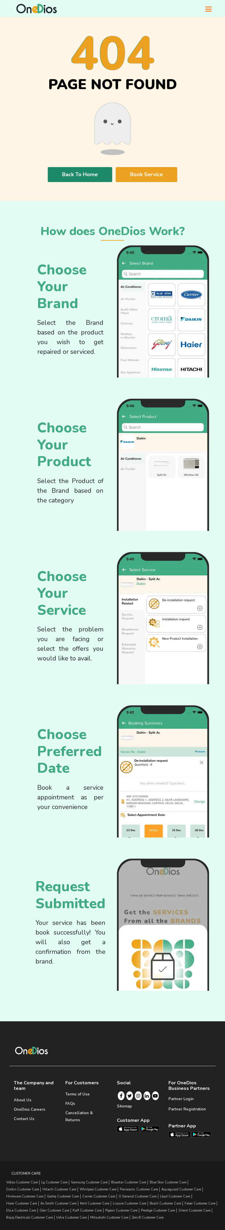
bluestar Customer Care (128, 1182)
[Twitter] (129, 1095)
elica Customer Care (21, 1210)
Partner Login (181, 1099)
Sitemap (124, 1106)
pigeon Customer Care (121, 1210)
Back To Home (80, 174)
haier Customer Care (21, 1203)
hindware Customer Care (24, 1196)
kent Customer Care (94, 1203)
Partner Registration (187, 1109)
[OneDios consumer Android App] (150, 1128)
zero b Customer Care (147, 1217)
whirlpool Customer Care (98, 1189)
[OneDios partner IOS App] (181, 1134)
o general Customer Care (137, 1196)
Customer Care (26, 1173)
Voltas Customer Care (22, 1182)
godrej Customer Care (63, 1196)
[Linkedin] (147, 1095)
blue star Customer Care (168, 1182)
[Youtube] (155, 1095)
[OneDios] (36, 8)
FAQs (70, 1103)
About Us (22, 1100)
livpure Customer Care (129, 1203)
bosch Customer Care (165, 1203)
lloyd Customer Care (175, 1196)
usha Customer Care (71, 1217)
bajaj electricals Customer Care (29, 1217)
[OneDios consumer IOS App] (130, 1128)
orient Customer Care (194, 1210)
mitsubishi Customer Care (109, 1217)
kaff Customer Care (87, 1210)
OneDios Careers (29, 1109)
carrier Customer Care (98, 1196)
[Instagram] (138, 1095)
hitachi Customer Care (59, 1189)
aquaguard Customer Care (181, 1189)
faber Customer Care (200, 1203)
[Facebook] (121, 1095)
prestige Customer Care (158, 1210)
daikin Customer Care (22, 1189)
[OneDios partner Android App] (201, 1134)
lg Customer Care (54, 1182)
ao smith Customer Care (58, 1203)
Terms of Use (77, 1094)
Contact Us (24, 1119)
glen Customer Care (54, 1210)
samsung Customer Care (89, 1182)
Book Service (146, 174)
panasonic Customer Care (139, 1189)
